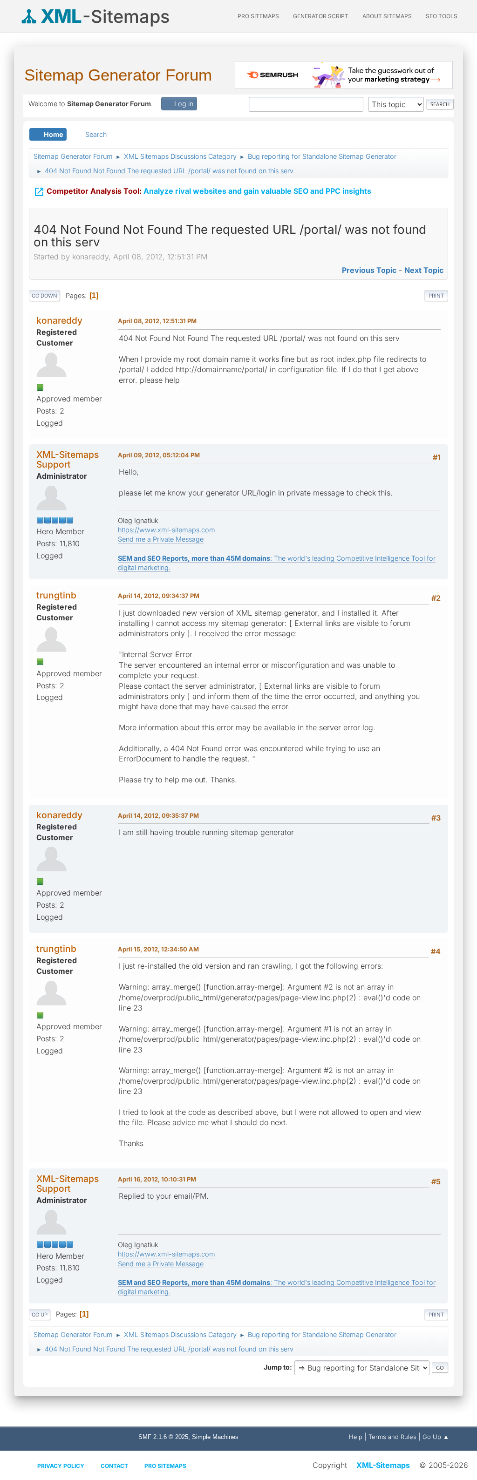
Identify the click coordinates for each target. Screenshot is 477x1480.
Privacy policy (60, 1465)
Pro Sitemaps (165, 1465)
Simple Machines (215, 1436)
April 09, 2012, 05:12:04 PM (159, 455)
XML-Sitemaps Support (67, 459)
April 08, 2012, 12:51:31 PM (157, 321)
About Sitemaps (387, 16)
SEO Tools (441, 16)
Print (436, 295)
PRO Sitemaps (258, 16)
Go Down (44, 295)
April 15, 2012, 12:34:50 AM (158, 949)
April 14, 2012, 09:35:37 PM (158, 815)
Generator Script (320, 16)
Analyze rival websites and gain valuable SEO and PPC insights (202, 191)
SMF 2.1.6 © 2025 (163, 1436)
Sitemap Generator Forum (118, 75)
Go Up (40, 1314)
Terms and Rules (392, 1436)
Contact (114, 1465)
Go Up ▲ (435, 1436)
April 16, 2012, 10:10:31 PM (157, 1179)
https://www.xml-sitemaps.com (166, 530)
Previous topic (369, 270)
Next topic (423, 270)
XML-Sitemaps (383, 1465)
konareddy (59, 320)
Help (355, 1436)
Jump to (277, 1367)
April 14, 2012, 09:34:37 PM (158, 595)
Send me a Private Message (161, 539)
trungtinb (56, 595)
